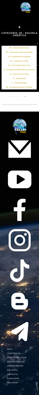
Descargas (12, 383)
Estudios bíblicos (15, 362)
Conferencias (14, 353)
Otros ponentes (15, 366)
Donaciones (13, 378)
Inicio (9, 349)
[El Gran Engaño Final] (25, 7)
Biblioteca (12, 370)
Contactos (12, 374)
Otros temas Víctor (16, 357)
